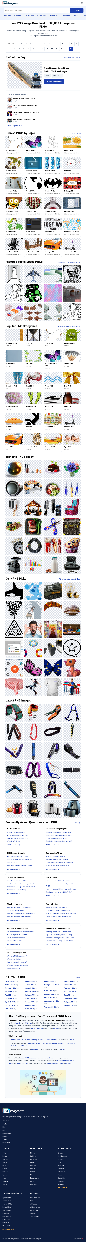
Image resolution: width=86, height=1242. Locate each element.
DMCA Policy (7, 1133)
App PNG (77, 16)
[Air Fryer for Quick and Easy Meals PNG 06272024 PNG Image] (72, 809)
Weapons (61, 1165)
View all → (78, 977)
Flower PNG (31, 1043)
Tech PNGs (69, 995)
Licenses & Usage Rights (56, 829)
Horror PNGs (50, 991)
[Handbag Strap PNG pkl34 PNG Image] (72, 732)
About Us (6, 1121)
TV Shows (61, 1172)
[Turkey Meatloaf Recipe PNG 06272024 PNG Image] (33, 527)
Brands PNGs (31, 1005)
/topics (71, 1040)
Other (4, 1153)
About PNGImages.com (16, 953)
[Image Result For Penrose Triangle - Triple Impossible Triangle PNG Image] (14, 629)
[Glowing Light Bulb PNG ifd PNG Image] (72, 591)
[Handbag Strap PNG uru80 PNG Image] (14, 751)
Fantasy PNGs (71, 988)
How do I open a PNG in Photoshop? (58, 881)
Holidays (33, 1156)
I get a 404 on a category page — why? (59, 935)
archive (56, 1028)
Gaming (34, 1040)
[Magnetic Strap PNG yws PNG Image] (14, 770)
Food (4, 1165)
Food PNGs (10, 995)
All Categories (35, 1207)
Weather (61, 1184)
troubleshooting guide (55, 1063)
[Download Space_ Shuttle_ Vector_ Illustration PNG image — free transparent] (14, 274)
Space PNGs (70, 985)
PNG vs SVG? (12, 863)
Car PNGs (6, 1213)
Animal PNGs (7, 1210)
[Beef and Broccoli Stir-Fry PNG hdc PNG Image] (14, 527)
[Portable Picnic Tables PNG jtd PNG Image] (33, 488)
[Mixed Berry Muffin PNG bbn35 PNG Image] (72, 546)
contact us (69, 1063)
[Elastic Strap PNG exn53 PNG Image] (72, 770)
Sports (47, 1040)
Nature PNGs (11, 985)
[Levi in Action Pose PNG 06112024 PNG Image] (33, 687)
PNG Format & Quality (16, 853)
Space (60, 1162)
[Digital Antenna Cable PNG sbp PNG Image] (33, 546)
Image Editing (51, 877)
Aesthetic (33, 1184)
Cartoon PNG (64, 1043)
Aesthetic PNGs (51, 994)
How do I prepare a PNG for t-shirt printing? (61, 913)
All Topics (33, 1204)
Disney (60, 1153)
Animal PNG (19, 1046)
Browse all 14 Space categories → (70, 262)
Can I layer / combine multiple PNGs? (59, 892)
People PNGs (50, 981)
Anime (13, 1040)
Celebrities (61, 1178)
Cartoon (27, 1040)
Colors (5, 1169)
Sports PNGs (11, 1005)
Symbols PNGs (12, 1002)
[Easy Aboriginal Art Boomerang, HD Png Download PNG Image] (53, 610)
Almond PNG (53, 16)
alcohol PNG (41, 16)
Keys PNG (7, 16)
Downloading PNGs (54, 853)
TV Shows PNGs (71, 992)
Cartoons (33, 1159)
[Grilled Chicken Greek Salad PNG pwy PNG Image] (53, 488)
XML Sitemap (34, 1216)
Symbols (5, 1172)
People (32, 1172)
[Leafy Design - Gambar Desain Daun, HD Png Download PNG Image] (14, 610)
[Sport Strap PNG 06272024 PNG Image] (14, 789)
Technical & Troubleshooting (58, 928)
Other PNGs (57, 76)
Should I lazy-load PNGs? (16, 910)
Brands (32, 1169)
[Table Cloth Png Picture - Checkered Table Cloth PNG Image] (14, 687)
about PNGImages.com (28, 1058)
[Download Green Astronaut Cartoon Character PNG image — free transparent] (33, 293)
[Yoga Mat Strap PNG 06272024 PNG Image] (14, 713)
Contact (5, 1124)
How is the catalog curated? (17, 962)
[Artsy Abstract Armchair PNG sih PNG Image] (72, 507)
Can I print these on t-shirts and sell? (59, 841)
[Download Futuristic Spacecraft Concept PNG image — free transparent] (53, 274)
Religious (61, 1181)
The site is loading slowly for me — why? (60, 938)
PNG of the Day (37, 1028)
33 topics (28, 1023)
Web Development (14, 904)
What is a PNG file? (14, 841)
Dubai (47, 76)
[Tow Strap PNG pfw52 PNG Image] (33, 713)
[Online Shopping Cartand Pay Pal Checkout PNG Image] (14, 648)
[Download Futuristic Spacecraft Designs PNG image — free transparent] (53, 312)
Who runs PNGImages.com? (17, 956)
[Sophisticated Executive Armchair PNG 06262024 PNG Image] (72, 565)
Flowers (33, 1162)
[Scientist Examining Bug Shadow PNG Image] (33, 610)
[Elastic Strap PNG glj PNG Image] (53, 770)
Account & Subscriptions (17, 928)
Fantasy (61, 1169)
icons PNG (17, 16)
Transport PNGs (51, 1007)
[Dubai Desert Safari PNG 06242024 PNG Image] (24, 75)
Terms (5, 1139)
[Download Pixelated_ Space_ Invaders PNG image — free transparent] (14, 312)
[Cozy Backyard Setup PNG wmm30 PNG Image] (33, 507)
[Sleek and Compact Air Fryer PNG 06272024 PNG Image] (53, 809)
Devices (33, 1165)
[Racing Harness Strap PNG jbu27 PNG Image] (72, 713)
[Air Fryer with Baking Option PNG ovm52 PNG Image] (14, 809)
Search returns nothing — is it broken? (59, 941)
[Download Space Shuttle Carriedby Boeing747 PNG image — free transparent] (33, 274)
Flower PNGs (7, 1216)
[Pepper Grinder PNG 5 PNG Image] (33, 469)
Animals (20, 1040)
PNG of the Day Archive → (72, 58)
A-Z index (34, 1049)
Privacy (5, 1136)
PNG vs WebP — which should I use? (19, 859)
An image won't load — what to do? (58, 932)
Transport (61, 1159)
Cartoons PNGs (32, 995)
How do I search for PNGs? (16, 881)
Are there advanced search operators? (20, 884)
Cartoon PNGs (7, 1204)
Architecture (62, 1156)
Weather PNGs (70, 1005)
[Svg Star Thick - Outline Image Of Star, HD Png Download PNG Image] (72, 648)
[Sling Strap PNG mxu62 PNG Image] (53, 732)
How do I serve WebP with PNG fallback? (21, 913)
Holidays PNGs (32, 992)
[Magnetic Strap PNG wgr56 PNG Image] (53, 751)
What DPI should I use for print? (57, 907)
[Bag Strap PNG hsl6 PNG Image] (33, 789)
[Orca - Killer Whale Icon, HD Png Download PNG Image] (14, 591)
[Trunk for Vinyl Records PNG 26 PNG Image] (72, 527)
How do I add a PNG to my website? (19, 907)
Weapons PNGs (71, 981)
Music (32, 1175)
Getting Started (13, 829)
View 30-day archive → (14, 126)
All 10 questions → (13, 845)
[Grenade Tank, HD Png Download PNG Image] (53, 591)
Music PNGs (31, 1009)
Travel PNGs (31, 985)
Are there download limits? (16, 938)
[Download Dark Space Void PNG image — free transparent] (72, 274)
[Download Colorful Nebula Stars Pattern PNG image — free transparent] (53, 293)
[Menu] (81, 3)
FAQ (4, 1130)
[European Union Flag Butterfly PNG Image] (53, 668)
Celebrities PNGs (71, 998)
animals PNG (66, 16)
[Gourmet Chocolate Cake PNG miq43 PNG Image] (53, 469)
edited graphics (22, 1063)
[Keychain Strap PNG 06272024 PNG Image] (33, 732)
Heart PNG (40, 1043)
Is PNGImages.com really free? (18, 835)
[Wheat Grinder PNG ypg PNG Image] (14, 565)
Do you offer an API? (14, 941)
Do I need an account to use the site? (20, 932)
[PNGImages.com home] (40, 3)
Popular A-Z (34, 1210)
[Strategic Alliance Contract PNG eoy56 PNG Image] (72, 629)
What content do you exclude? (18, 965)
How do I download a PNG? (55, 856)
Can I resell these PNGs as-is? (56, 838)
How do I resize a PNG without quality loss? (61, 889)
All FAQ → (78, 823)
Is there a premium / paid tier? (17, 935)
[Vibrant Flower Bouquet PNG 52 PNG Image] (72, 469)
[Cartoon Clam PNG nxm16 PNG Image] (72, 610)
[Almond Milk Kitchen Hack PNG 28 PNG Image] (53, 565)
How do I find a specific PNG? (17, 838)
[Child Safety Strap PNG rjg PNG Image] (33, 751)
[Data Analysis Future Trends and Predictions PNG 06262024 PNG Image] (33, 565)
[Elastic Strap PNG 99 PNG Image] (33, 770)
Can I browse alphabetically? (17, 890)
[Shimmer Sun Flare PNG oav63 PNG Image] (14, 469)
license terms (48, 1058)
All (71, 49)
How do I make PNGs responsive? (19, 916)
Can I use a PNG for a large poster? (58, 916)
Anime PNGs (11, 992)
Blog (4, 1127)
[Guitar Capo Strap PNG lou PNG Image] (14, 732)
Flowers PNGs (31, 998)
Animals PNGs (12, 988)
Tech (60, 1175)
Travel (5, 1184)
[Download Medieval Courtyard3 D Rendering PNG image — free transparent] (72, 293)
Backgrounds (34, 1178)
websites (59, 1060)
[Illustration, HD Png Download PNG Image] (53, 629)
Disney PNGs (50, 998)
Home (32, 1201)
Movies (40, 1040)
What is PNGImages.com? (16, 832)
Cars (4, 1178)
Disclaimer (6, 1143)
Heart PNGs (6, 1219)
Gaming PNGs (31, 981)
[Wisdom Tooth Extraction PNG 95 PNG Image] (53, 546)
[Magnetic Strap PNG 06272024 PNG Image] (72, 751)
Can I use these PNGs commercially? (59, 832)
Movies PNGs (31, 988)
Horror (32, 1181)
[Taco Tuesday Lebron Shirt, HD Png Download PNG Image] (53, 687)
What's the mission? (14, 959)
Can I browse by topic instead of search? (21, 887)
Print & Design (52, 904)
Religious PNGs (71, 1002)
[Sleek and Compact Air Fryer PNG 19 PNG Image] (33, 809)
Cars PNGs (10, 1009)
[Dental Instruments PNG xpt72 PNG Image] (72, 488)
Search (32, 1213)
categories (17, 1023)
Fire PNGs (6, 1223)
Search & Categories (16, 877)
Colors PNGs (11, 998)
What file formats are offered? (57, 859)
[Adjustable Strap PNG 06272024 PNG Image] (72, 789)
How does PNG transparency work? (19, 865)
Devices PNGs (31, 1002)
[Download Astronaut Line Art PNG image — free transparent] (14, 293)
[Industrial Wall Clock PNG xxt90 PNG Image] (14, 546)
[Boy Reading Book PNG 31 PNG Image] (72, 687)
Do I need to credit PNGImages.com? (59, 835)
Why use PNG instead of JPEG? (18, 856)
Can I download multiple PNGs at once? (60, 863)
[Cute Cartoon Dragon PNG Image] (72, 668)
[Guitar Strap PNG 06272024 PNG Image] (53, 789)
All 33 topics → (76, 133)
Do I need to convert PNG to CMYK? (58, 910)
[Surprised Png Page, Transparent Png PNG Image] (33, 629)
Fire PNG (48, 1043)
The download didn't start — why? (58, 865)
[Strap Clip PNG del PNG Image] (53, 713)
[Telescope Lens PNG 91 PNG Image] (14, 488)
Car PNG (55, 1043)
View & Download (55, 81)
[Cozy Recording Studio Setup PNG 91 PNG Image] (53, 507)
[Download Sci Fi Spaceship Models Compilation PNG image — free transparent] (33, 312)
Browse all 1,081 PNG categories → (69, 326)
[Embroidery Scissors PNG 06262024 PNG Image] (53, 527)
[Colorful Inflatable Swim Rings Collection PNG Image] (33, 648)
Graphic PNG (29, 16)
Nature (53, 1040)
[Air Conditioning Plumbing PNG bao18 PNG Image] (14, 507)
